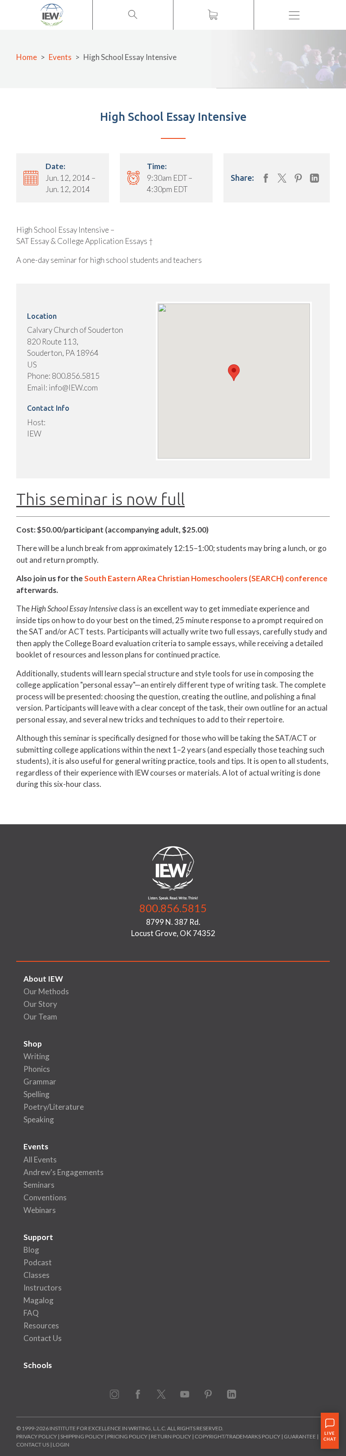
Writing (36, 1056)
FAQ (31, 1313)
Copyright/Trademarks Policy (237, 1436)
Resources (41, 1325)
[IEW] (52, 15)
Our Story (40, 1004)
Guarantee (300, 1436)
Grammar (39, 1081)
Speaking (38, 1119)
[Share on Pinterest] (298, 178)
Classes (36, 1275)
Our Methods (46, 991)
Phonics (36, 1069)
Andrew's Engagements (63, 1172)
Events (60, 57)
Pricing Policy (127, 1436)
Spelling (36, 1094)
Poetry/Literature (53, 1107)
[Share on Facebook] (266, 178)
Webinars (39, 1210)
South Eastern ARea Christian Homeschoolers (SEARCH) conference (206, 578)
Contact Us (42, 1338)
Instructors (42, 1287)
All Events (40, 1159)
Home (26, 57)
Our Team (40, 1016)
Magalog (38, 1300)
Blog (31, 1249)
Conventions (45, 1197)
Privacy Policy (36, 1436)
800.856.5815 (173, 907)
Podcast (37, 1262)
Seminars (39, 1185)
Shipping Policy (82, 1436)
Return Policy (171, 1436)
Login (61, 1444)
